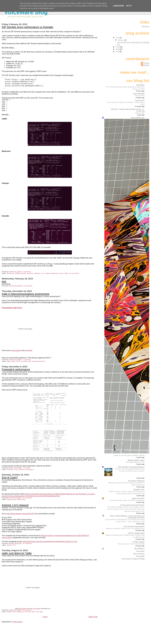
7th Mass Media (138, 542)
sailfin (66, 273)
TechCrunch (139, 100)
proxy (61, 273)
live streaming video (24, 608)
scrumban (24, 361)
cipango (17, 273)
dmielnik (29, 350)
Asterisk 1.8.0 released (15, 505)
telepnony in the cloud (24, 612)
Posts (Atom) (17, 622)
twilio (33, 612)
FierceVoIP (140, 556)
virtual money (21, 499)
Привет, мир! (139, 113)
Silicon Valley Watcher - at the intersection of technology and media (127, 517)
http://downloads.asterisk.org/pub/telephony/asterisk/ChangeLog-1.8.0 (50, 541)
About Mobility (138, 94)
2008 (117, 51)
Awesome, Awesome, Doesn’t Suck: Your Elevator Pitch (125, 528)
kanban (13, 361)
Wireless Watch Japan (136, 460)
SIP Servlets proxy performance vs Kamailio (27, 27)
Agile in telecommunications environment (25, 293)
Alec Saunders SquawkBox (133, 526)
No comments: (28, 286)
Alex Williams (139, 549)
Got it (129, 6)
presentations (16, 350)
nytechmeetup (36, 608)
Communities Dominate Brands (132, 505)
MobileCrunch (139, 489)
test (4, 281)
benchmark (10, 273)
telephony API (11, 612)
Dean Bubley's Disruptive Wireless (131, 467)
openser (47, 273)
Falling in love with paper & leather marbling (129, 455)
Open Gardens (138, 554)
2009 (117, 49)
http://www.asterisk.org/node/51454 (20, 514)
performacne (55, 273)
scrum (18, 361)
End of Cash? (10, 477)
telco (29, 361)
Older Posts (93, 617)
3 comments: (27, 359)
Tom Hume (140, 551)
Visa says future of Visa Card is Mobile (131, 544)
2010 (117, 47)
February (121, 40)
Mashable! (140, 85)
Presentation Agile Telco (12, 308)
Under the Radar (138, 498)
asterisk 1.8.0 (11, 545)
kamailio (23, 273)
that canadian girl (137, 118)
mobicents (37, 273)
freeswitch (10, 469)
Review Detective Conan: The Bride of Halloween (127, 500)
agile (8, 361)
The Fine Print (139, 95)
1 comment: (27, 468)
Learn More (118, 6)
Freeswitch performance (16, 369)
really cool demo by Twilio (17, 553)
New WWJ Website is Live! (135, 462)
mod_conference (19, 469)
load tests (30, 273)
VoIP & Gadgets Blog (136, 533)
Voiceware (145, 26)
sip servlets (75, 273)
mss (43, 273)
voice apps (39, 612)
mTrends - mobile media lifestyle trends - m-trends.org (127, 110)
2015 (117, 38)
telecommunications (38, 361)
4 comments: (27, 272)
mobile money (11, 499)
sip (70, 273)
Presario (146, 63)
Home (45, 617)
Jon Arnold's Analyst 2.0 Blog (133, 559)
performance (30, 469)
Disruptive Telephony (136, 481)
